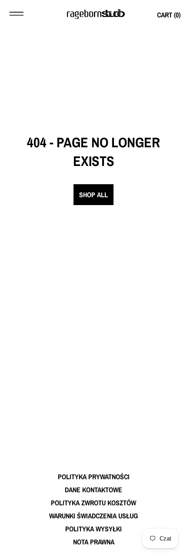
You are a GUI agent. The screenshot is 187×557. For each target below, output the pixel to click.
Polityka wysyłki (93, 529)
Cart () (168, 15)
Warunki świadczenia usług (93, 516)
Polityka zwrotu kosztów (93, 502)
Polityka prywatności (94, 476)
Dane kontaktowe (93, 489)
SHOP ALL (93, 194)
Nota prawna (93, 542)
